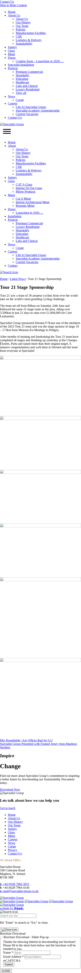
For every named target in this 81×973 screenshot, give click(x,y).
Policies (20, 29)
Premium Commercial (29, 71)
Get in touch (7, 808)
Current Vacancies (27, 114)
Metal (11, 54)
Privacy (12, 850)
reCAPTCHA (12, 960)
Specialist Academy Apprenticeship (38, 110)
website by (12, 908)
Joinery (12, 47)
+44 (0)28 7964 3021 (14, 884)
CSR (19, 36)
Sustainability (24, 43)
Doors (12, 57)
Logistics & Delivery (29, 40)
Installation (14, 216)
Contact (12, 265)
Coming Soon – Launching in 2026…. (40, 61)
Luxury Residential (28, 89)
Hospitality (22, 75)
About (12, 145)
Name (8, 952)
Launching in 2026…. (29, 212)
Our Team (22, 26)
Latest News (18, 279)
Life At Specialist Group (31, 107)
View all (21, 93)
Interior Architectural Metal (32, 202)
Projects (13, 68)
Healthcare (22, 82)
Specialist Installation (21, 64)
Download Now (10, 789)
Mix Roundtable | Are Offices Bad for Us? (26, 740)
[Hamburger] (7, 131)
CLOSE (6, 970)
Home (12, 12)
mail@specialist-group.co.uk (19, 891)
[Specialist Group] (12, 124)
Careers (12, 103)
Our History (23, 22)
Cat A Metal (23, 198)
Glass (11, 50)
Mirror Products (25, 191)
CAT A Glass (24, 184)
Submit (9, 964)
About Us (14, 15)
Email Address (13, 956)
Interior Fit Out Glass (29, 188)
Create (20, 100)
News (11, 96)
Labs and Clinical (27, 86)
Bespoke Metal (25, 205)
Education (22, 78)
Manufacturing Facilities (31, 33)
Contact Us (7, 1)
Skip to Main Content (13, 5)
